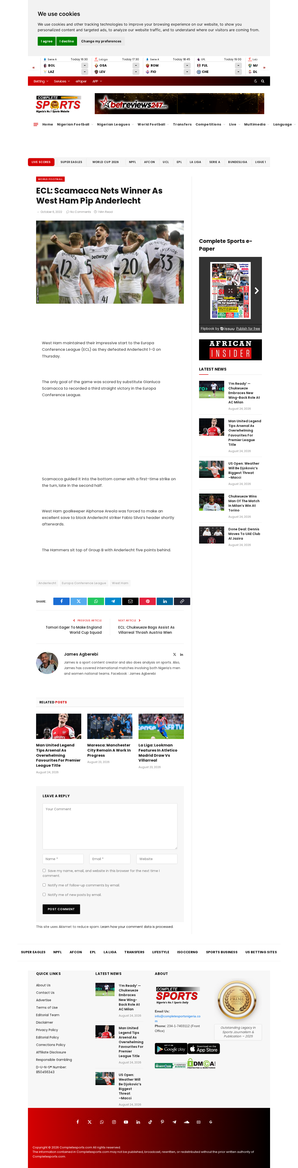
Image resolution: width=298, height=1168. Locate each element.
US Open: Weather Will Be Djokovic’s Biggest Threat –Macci (243, 470)
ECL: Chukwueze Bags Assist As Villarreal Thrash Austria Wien (146, 630)
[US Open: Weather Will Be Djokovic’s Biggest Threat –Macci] (211, 469)
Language (282, 124)
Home (47, 124)
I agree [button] (46, 41)
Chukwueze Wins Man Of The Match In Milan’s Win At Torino (244, 503)
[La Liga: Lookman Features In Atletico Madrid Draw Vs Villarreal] (161, 726)
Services (60, 81)
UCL (166, 162)
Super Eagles (71, 162)
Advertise (43, 1000)
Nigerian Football (73, 124)
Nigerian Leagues (113, 124)
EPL (179, 162)
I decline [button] (67, 41)
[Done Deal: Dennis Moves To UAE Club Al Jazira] (211, 535)
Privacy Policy (47, 1030)
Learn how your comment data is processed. (137, 926)
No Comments (80, 212)
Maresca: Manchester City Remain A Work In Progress (109, 750)
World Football (151, 124)
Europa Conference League (84, 583)
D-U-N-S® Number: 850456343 (51, 1069)
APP (95, 81)
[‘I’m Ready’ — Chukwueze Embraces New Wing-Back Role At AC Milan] (211, 389)
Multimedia (254, 124)
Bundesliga (237, 162)
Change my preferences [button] (101, 41)
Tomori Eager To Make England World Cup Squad (74, 630)
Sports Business (222, 952)
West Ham (120, 583)
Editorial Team (47, 1015)
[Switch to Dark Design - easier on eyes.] (255, 81)
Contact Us (45, 992)
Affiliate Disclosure (51, 1052)
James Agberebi (81, 654)
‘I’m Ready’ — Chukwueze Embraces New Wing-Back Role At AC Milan (244, 393)
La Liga (195, 162)
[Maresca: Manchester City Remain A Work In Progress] (109, 726)
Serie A (214, 162)
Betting (39, 81)
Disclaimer (44, 1022)
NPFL (132, 162)
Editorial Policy (47, 1037)
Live (233, 124)
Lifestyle (160, 952)
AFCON (149, 162)
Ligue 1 (260, 162)
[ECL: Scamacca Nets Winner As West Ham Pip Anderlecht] (110, 302)
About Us (43, 985)
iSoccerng (187, 952)
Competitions (208, 124)
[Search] (262, 81)
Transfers (182, 124)
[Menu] (36, 124)
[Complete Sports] (58, 104)
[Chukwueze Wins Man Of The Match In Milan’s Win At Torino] (211, 502)
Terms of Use (47, 1007)
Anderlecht (47, 583)
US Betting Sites (261, 952)
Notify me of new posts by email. (75, 894)
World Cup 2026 (105, 162)
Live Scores (41, 162)
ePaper (81, 81)
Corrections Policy (50, 1044)
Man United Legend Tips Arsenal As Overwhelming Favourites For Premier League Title (58, 755)
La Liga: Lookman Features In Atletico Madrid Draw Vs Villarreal (158, 753)
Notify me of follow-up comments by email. (84, 885)
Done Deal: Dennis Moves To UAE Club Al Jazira (244, 534)
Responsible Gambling (54, 1059)
